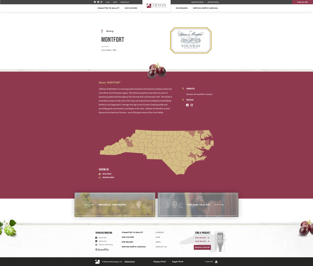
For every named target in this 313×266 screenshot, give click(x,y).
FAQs (107, 2)
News (115, 2)
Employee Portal (197, 2)
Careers (160, 232)
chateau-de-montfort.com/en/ (199, 94)
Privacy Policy (130, 262)
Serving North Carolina (134, 247)
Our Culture (128, 237)
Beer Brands (200, 238)
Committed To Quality (132, 232)
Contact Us (125, 2)
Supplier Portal (213, 2)
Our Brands (127, 242)
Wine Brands (201, 241)
